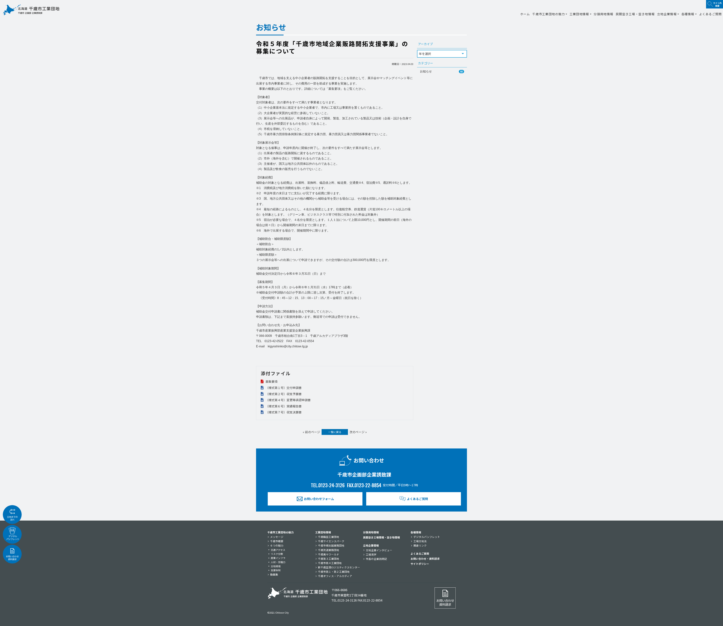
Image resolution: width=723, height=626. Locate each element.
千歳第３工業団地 (328, 558)
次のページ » (358, 432)
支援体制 (276, 570)
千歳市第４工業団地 (330, 563)
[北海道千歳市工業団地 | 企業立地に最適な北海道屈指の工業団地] (31, 10)
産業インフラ (278, 558)
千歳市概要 (276, 541)
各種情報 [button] (687, 14)
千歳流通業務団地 (328, 550)
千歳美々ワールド (328, 554)
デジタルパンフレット (426, 537)
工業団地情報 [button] (579, 14)
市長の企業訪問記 (376, 559)
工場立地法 (420, 541)
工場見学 (371, 554)
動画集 (274, 574)
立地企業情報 (371, 545)
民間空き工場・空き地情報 (635, 14)
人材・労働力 (278, 562)
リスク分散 (277, 554)
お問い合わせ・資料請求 (425, 558)
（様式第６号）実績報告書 (283, 406)
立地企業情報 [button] (667, 14)
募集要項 (271, 381)
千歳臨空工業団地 (328, 537)
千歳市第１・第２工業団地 (334, 571)
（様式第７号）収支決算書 (283, 412)
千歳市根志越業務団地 (331, 545)
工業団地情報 (323, 532)
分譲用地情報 (603, 14)
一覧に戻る (334, 432)
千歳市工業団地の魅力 (280, 532)
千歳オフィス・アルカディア (335, 576)
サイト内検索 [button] (717, 4)
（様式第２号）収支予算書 (283, 394)
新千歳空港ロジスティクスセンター (339, 567)
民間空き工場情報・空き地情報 (381, 537)
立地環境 (276, 566)
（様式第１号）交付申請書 (283, 387)
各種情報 (416, 532)
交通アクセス (278, 550)
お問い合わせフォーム (319, 498)
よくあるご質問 (710, 14)
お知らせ (441, 71)
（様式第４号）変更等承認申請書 (288, 400)
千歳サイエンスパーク (331, 541)
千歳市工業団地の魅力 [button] (548, 14)
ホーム (525, 14)
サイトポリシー (420, 564)
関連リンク (420, 545)
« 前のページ (311, 432)
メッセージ (276, 537)
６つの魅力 (276, 545)
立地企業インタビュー (379, 550)
